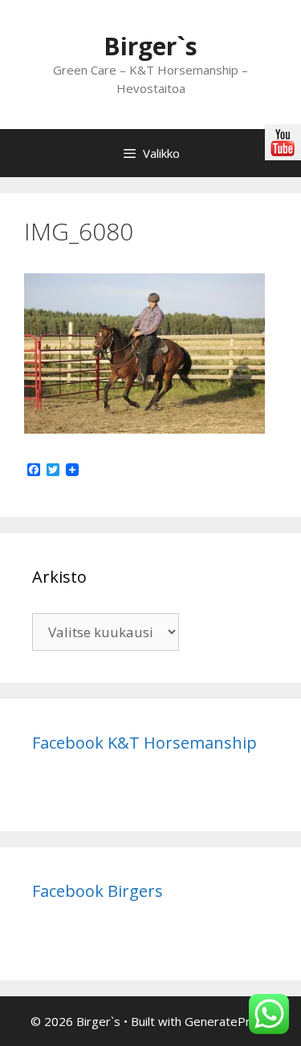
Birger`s (150, 46)
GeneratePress (227, 1021)
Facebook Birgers (97, 891)
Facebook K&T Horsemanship (144, 742)
